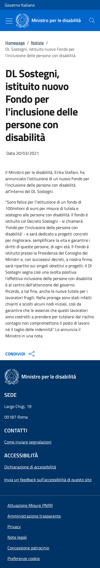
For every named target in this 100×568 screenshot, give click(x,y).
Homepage (15, 43)
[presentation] (92, 20)
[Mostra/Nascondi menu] (9, 21)
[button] (23, 558)
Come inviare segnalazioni (27, 442)
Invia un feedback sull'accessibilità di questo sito (47, 479)
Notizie (37, 43)
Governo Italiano (20, 5)
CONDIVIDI (15, 354)
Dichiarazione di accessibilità (30, 467)
